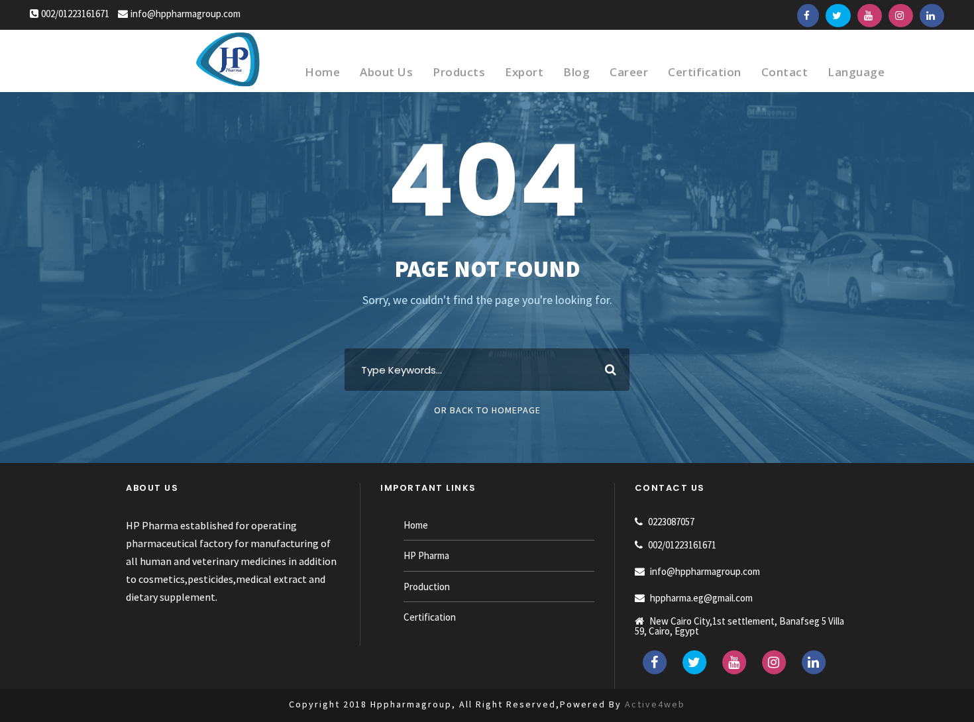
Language (856, 71)
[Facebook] (808, 15)
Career (629, 71)
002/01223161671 (75, 13)
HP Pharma (426, 555)
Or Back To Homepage (487, 410)
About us (386, 71)
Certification (704, 71)
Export (524, 71)
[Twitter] (838, 15)
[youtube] (869, 15)
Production (427, 586)
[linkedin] (932, 15)
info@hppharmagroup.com (186, 13)
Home (322, 71)
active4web (655, 704)
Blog (576, 71)
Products (459, 71)
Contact (784, 71)
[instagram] (901, 15)
